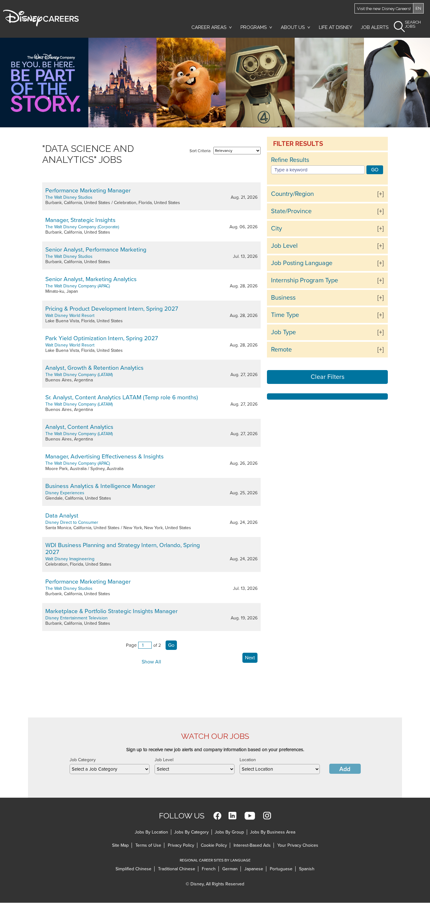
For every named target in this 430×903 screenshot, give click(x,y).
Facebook (217, 816)
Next (250, 658)
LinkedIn (232, 816)
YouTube (250, 816)
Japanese (253, 869)
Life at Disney (335, 27)
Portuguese (281, 869)
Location (248, 759)
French (209, 869)
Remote (281, 349)
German (230, 869)
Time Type (285, 315)
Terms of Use (148, 845)
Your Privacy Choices (297, 845)
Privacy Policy (181, 845)
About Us (293, 27)
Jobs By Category (191, 832)
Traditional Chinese (176, 869)
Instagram (267, 816)
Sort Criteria (200, 150)
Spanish (306, 869)
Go (171, 645)
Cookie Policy (214, 845)
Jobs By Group (229, 832)
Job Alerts (374, 27)
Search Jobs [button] (413, 24)
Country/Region (292, 194)
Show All (151, 662)
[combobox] (110, 769)
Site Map (120, 845)
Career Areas (208, 27)
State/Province (291, 211)
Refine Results (290, 160)
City (276, 228)
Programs (253, 27)
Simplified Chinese (133, 869)
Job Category (83, 759)
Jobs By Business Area (272, 832)
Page (131, 645)
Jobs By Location (151, 832)
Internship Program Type (304, 280)
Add (344, 769)
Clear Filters (327, 377)
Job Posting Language (301, 263)
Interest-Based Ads (252, 845)
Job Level (284, 246)
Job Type (283, 332)
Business (283, 298)
